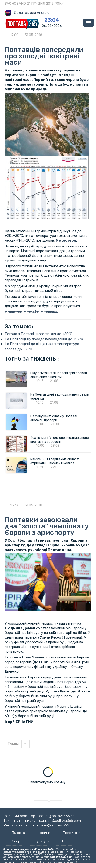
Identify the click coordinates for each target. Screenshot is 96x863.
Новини (44, 833)
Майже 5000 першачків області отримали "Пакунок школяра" (54, 461)
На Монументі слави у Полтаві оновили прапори (53, 418)
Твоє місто (72, 833)
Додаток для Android (31, 13)
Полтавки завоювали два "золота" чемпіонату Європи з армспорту (47, 526)
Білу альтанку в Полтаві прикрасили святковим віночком (58, 375)
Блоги (67, 841)
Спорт (17, 841)
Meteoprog (66, 240)
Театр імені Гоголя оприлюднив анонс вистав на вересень (59, 440)
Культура (42, 841)
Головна (18, 833)
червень (50, 312)
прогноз (14, 312)
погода (32, 312)
